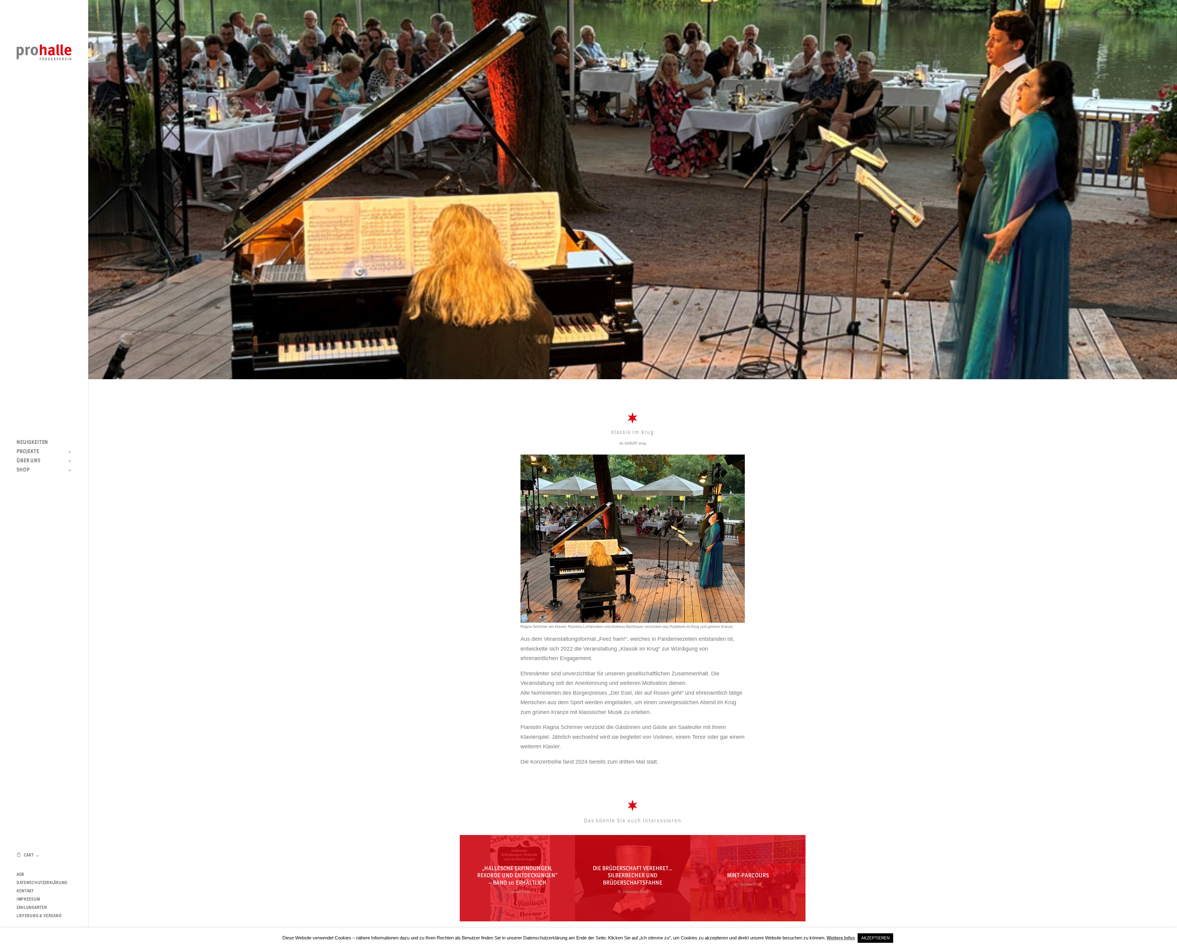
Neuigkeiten (32, 442)
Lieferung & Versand (39, 915)
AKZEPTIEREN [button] (875, 938)
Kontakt (25, 890)
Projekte (28, 451)
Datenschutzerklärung (42, 882)
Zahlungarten (32, 907)
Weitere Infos (841, 937)
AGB (20, 874)
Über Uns (28, 460)
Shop (23, 469)
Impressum (28, 898)
